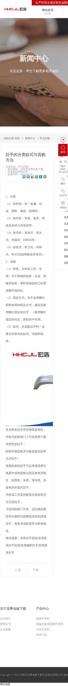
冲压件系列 (43, 629)
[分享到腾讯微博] (36, 176)
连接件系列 (43, 618)
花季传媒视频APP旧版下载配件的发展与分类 (20, 572)
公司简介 (5, 618)
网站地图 (5, 684)
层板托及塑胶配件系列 (49, 624)
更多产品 (41, 634)
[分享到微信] (44, 176)
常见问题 (45, 138)
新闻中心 (30, 138)
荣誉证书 (5, 624)
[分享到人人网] (40, 176)
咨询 (62, 152)
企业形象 (5, 629)
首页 (17, 138)
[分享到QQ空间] (28, 176)
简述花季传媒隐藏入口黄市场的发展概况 (37, 572)
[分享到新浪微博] (32, 176)
